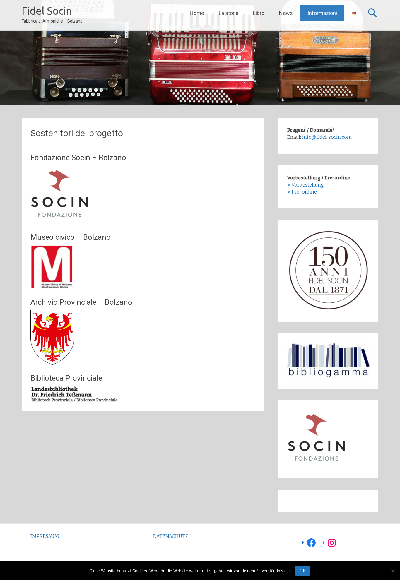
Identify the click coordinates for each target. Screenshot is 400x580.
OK (303, 570)
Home (197, 13)
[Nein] (393, 571)
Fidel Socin (47, 11)
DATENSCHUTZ (170, 536)
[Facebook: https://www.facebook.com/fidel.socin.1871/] (311, 543)
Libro (258, 13)
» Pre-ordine (302, 192)
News (286, 13)
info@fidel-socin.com (327, 137)
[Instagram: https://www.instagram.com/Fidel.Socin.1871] (332, 543)
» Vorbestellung (305, 185)
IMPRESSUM (44, 536)
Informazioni (322, 13)
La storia (228, 13)
